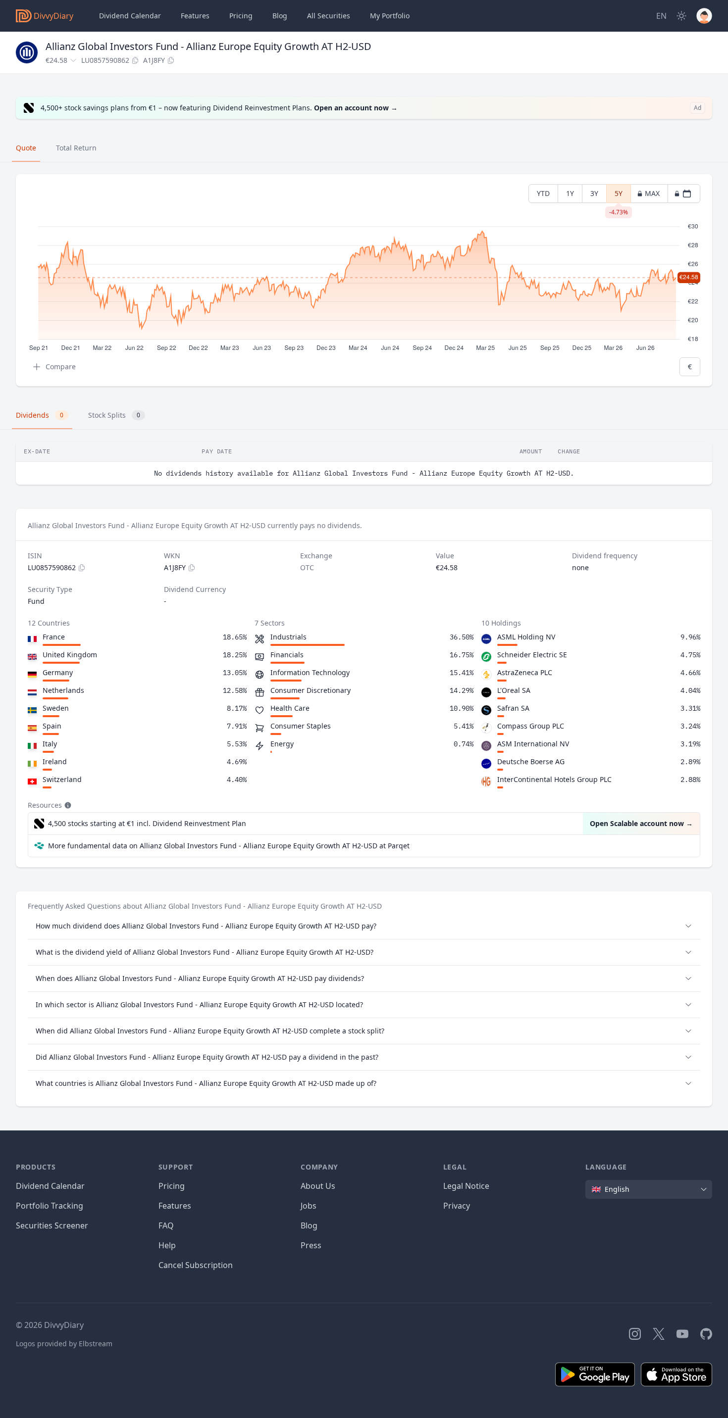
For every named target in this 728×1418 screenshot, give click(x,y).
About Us (318, 1185)
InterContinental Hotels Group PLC (554, 779)
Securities (328, 15)
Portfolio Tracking (49, 1205)
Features (195, 15)
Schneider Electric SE (532, 654)
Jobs (308, 1205)
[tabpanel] (364, 280)
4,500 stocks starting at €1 (147, 823)
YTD (543, 193)
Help (167, 1245)
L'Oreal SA (513, 690)
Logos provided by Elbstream (64, 1343)
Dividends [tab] (39, 415)
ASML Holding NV (526, 636)
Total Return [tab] (76, 147)
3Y (594, 193)
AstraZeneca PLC (524, 672)
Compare (61, 366)
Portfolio (390, 15)
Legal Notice (466, 1185)
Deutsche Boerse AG (531, 761)
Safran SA (513, 708)
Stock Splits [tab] (114, 415)
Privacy (456, 1205)
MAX (652, 193)
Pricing (241, 15)
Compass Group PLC (530, 726)
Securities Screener (52, 1225)
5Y (618, 196)
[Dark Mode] (681, 16)
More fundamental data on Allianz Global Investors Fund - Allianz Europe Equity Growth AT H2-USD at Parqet (229, 845)
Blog (309, 1225)
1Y (570, 193)
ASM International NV (533, 743)
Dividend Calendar (130, 15)
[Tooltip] (67, 805)
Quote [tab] (26, 147)
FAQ (166, 1225)
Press (311, 1245)
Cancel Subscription (195, 1265)
